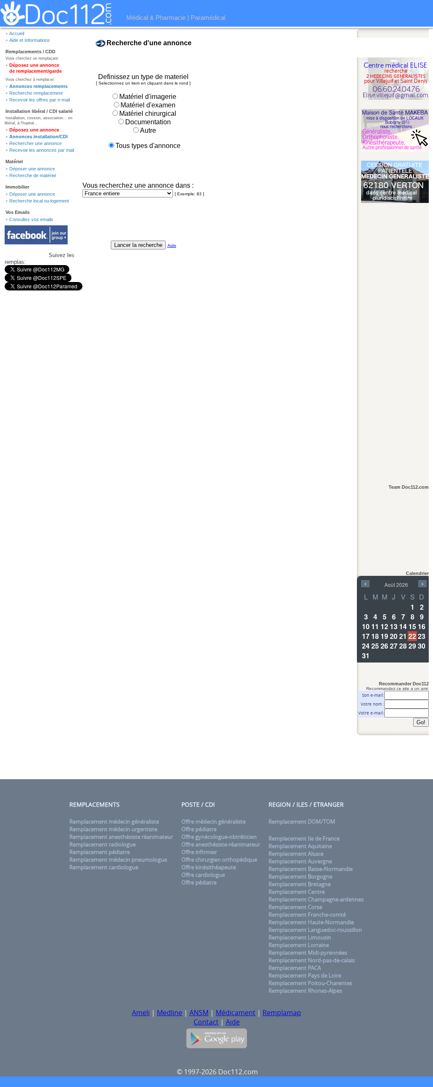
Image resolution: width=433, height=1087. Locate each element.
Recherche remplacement (36, 93)
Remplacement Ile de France (304, 838)
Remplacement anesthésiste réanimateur (121, 837)
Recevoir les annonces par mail (41, 150)
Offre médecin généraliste (213, 821)
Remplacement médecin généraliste (114, 821)
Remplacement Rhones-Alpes (305, 990)
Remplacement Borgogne (300, 876)
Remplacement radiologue (102, 844)
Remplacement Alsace (296, 853)
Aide (233, 1022)
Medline (169, 1012)
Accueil (16, 33)
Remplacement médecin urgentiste (113, 829)
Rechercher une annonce (35, 143)
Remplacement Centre (297, 891)
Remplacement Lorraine (299, 945)
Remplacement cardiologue (103, 867)
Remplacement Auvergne (300, 861)
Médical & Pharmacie (156, 17)
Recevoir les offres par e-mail (39, 99)
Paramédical (208, 17)
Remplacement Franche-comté (307, 914)
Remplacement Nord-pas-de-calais (312, 960)
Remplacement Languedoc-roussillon (315, 930)
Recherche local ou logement (39, 200)
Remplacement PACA (295, 968)
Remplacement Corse (295, 907)
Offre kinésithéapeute (208, 867)
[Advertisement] (395, 339)
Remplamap (282, 1012)
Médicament (235, 1012)
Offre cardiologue (203, 875)
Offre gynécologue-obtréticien (219, 837)
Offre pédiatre (198, 829)
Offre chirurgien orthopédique (219, 859)
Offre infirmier (199, 852)
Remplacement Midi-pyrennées (308, 952)
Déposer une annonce (32, 168)
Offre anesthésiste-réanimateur (220, 844)
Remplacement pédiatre (99, 852)
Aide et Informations (29, 40)
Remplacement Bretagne (300, 884)
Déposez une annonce (34, 129)
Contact (206, 1022)
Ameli (141, 1012)
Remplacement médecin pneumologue (118, 859)
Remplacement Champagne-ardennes (316, 899)
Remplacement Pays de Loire (305, 975)
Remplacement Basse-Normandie (311, 869)
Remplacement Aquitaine (300, 846)
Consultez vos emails (31, 219)
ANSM (198, 1012)
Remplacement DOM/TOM (302, 821)
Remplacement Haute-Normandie (311, 922)
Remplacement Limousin (300, 937)
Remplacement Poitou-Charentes (310, 983)
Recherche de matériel (32, 175)
